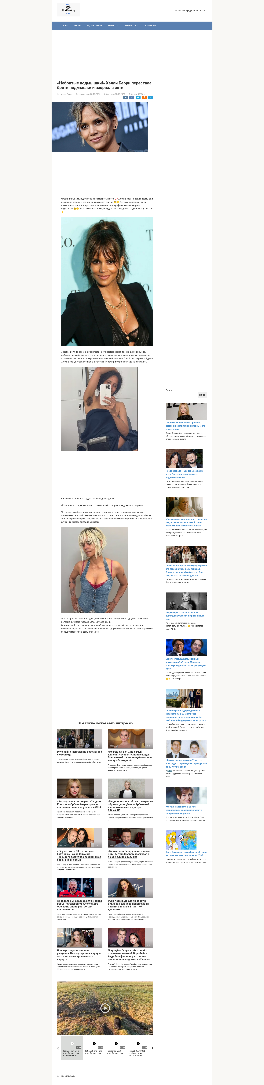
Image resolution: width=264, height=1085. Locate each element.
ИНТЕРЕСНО (149, 25)
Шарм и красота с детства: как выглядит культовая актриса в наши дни (185, 615)
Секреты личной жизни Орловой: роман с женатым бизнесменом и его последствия (185, 425)
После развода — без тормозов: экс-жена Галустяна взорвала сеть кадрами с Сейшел (185, 474)
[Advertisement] (132, 53)
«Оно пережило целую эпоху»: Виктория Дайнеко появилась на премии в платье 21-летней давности (128, 905)
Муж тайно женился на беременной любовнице (79, 753)
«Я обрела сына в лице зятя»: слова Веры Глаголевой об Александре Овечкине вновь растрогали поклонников (79, 905)
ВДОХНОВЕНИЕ (94, 25)
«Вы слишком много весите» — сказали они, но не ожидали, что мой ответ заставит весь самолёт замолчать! (186, 522)
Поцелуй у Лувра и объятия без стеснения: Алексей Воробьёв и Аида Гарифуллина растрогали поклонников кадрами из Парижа (129, 955)
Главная (64, 25)
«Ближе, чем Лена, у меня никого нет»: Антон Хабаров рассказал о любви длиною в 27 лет (129, 854)
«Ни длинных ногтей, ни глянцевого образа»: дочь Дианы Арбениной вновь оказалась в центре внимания (130, 806)
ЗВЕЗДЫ (141, 94)
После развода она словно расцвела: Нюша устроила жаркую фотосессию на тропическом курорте (79, 955)
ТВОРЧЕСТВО (130, 25)
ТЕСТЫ (77, 25)
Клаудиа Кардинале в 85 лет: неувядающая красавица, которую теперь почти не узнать (184, 810)
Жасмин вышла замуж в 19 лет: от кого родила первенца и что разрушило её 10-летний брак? (186, 763)
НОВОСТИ (113, 25)
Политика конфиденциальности (189, 10)
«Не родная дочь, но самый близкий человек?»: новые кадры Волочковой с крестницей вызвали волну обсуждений (130, 756)
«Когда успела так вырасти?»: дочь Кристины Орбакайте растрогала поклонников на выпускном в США (79, 804)
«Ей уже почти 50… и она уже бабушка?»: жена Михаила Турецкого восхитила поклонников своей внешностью (79, 855)
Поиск (169, 390)
